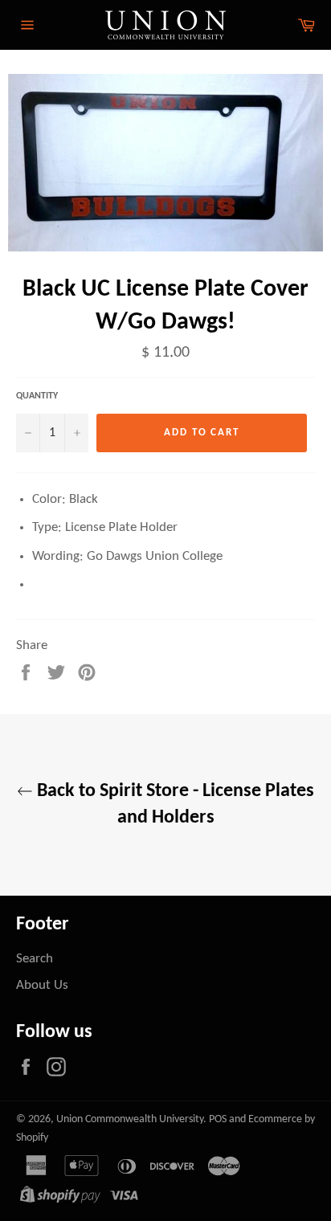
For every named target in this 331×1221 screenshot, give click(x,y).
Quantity (37, 396)
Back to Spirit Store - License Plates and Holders (173, 804)
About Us (42, 985)
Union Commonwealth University (129, 1119)
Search (34, 959)
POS (218, 1119)
